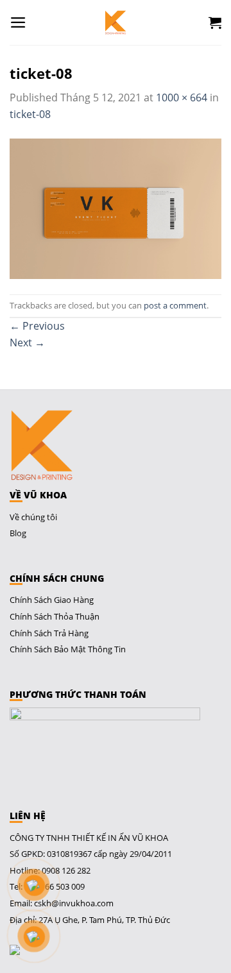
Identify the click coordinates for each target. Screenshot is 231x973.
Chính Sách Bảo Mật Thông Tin (68, 649)
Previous (37, 326)
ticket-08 (30, 114)
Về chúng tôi (33, 517)
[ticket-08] (115, 207)
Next (27, 342)
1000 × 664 (181, 97)
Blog (18, 533)
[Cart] (215, 22)
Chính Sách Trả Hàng (49, 633)
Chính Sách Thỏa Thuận (54, 616)
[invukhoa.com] (115, 22)
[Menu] (18, 22)
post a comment (175, 305)
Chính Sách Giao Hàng (52, 599)
